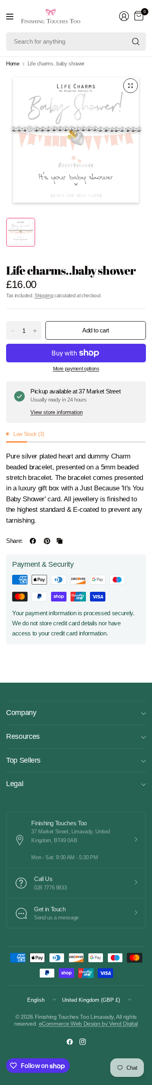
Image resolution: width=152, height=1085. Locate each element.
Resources (23, 736)
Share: (14, 541)
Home (12, 63)
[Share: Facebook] (33, 541)
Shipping (43, 296)
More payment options (76, 369)
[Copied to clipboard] (59, 541)
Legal (14, 784)
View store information (56, 412)
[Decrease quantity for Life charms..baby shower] (12, 331)
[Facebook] (69, 1041)
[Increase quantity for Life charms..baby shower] (35, 331)
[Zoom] (130, 85)
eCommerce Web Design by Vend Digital (88, 1023)
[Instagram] (82, 1041)
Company (21, 713)
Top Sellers (23, 760)
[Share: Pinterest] (47, 541)
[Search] (136, 41)
